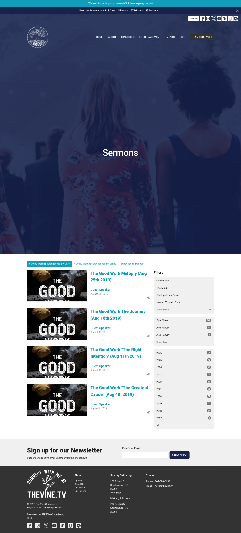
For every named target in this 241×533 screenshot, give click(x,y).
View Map (115, 492)
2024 (183, 367)
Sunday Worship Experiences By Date (49, 263)
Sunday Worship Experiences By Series (95, 263)
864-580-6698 (162, 481)
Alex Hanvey (183, 327)
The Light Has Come (167, 295)
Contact (194, 18)
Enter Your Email (131, 448)
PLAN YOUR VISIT (202, 37)
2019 (183, 403)
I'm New (78, 480)
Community (162, 280)
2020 (183, 396)
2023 (183, 374)
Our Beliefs (80, 491)
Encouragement (150, 37)
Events (170, 37)
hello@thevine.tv (164, 485)
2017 (183, 418)
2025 (183, 360)
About (112, 37)
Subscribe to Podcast (132, 263)
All (157, 425)
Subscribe (179, 455)
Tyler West (183, 320)
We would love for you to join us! (121, 3)
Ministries (127, 37)
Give (182, 37)
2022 (183, 381)
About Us (79, 484)
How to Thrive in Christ (168, 302)
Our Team (80, 487)
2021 (183, 389)
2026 (183, 352)
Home (99, 37)
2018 (183, 411)
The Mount (162, 288)
